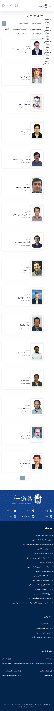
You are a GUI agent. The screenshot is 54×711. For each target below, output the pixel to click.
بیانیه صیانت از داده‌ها (43, 628)
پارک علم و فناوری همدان (43, 589)
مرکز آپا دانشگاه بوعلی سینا (42, 594)
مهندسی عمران (20, 34)
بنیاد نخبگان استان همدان (42, 553)
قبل (28, 478)
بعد (16, 478)
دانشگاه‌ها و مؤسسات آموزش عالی (40, 585)
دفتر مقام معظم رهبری (43, 535)
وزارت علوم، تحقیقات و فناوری (41, 540)
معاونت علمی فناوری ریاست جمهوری (39, 567)
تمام (6, 29)
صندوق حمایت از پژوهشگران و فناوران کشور (37, 544)
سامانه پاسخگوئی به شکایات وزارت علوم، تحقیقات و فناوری (31, 603)
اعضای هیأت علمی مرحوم (46, 46)
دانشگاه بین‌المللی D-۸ (43, 562)
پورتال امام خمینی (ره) (43, 571)
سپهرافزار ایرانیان (23, 707)
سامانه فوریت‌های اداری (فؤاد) (41, 637)
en (7, 5)
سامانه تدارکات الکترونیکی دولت (40, 576)
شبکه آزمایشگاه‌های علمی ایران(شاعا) (39, 558)
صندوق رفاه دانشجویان (43, 549)
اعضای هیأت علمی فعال (46, 23)
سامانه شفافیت (46, 624)
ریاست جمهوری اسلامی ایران (41, 580)
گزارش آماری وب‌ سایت (43, 633)
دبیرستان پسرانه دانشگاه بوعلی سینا (39, 598)
